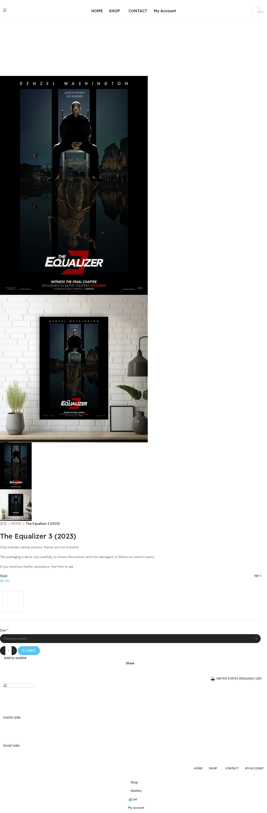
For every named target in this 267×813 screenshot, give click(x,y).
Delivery (12, 729)
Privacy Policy (15, 736)
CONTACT (13, 722)
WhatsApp (13, 757)
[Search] (264, 11)
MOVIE (16, 524)
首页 (3, 524)
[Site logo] (18, 10)
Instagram (13, 750)
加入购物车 (29, 650)
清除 (6, 614)
